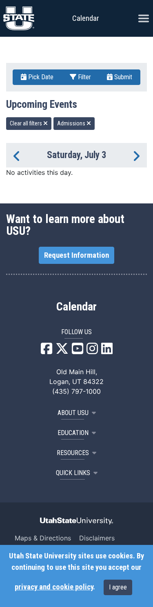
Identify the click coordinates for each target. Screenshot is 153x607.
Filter (83, 77)
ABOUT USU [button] (73, 413)
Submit (122, 77)
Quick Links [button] (73, 473)
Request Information (76, 255)
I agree (118, 587)
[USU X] (62, 351)
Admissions (71, 123)
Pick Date (40, 77)
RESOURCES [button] (73, 453)
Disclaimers (97, 538)
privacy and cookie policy (54, 586)
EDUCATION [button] (73, 433)
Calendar (76, 306)
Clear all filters (26, 123)
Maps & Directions (43, 538)
